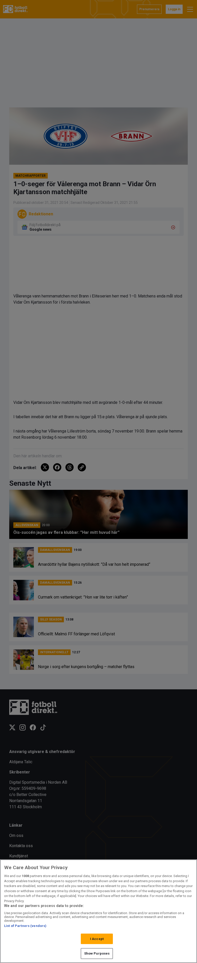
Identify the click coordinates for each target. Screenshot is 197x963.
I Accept (97, 939)
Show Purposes (97, 953)
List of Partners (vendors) (25, 926)
